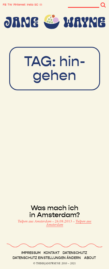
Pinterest (19, 4)
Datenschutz (75, 253)
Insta (30, 4)
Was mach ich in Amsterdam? (54, 212)
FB (4, 4)
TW (10, 4)
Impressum (31, 253)
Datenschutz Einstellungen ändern (47, 258)
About (90, 258)
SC (36, 4)
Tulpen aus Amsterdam (35, 221)
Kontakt (52, 253)
